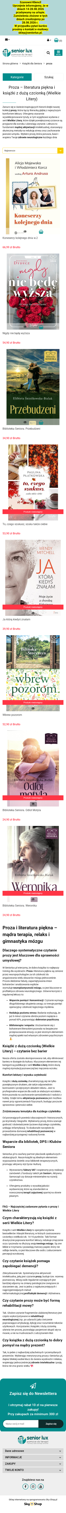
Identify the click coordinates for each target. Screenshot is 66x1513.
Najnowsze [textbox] (9, 150)
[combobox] (33, 151)
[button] (58, 40)
